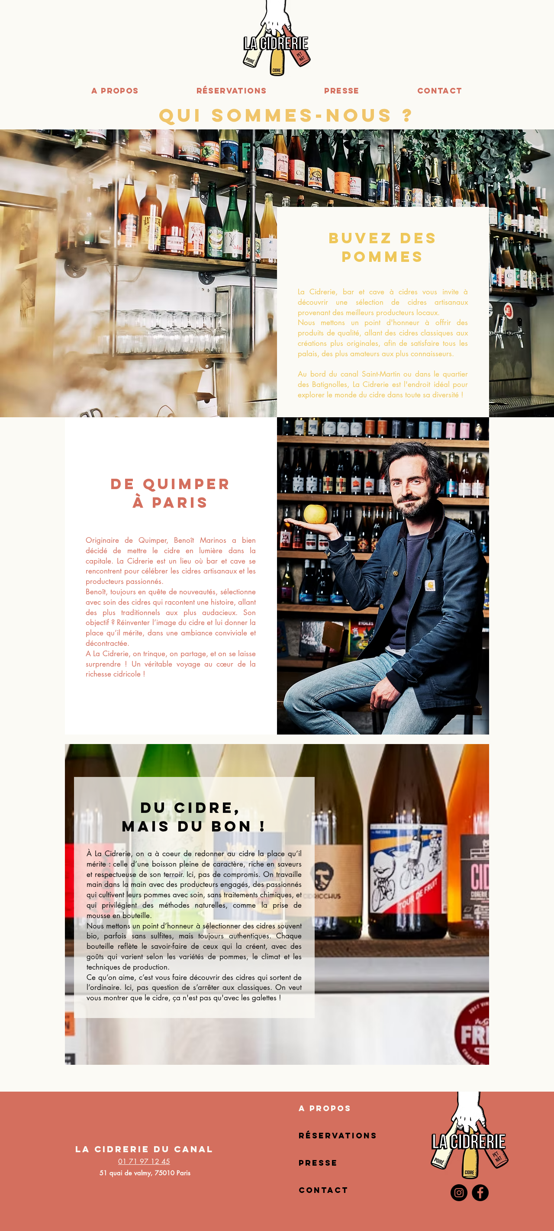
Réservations (338, 1136)
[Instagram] (459, 1192)
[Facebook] (480, 1192)
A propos (325, 1108)
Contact (324, 1190)
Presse (318, 1163)
